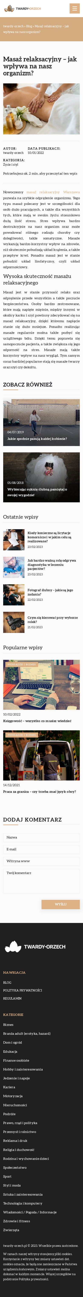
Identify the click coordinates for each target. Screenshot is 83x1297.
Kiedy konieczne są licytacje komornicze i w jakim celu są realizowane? (49, 537)
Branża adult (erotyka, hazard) (26, 1033)
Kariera (9, 1087)
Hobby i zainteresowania (23, 1069)
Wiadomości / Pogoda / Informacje (30, 1212)
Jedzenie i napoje (16, 1078)
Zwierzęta (11, 1230)
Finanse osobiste (16, 1060)
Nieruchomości (15, 1105)
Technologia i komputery (22, 1203)
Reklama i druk (15, 1140)
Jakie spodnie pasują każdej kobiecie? (37, 439)
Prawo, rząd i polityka (20, 1123)
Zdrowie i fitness (16, 1221)
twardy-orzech (13, 153)
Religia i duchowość (18, 1150)
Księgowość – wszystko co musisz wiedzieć (37, 721)
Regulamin (12, 998)
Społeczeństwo (14, 1167)
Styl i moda (12, 1185)
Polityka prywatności (22, 990)
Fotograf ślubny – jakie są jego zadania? (50, 592)
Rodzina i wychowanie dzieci (26, 1158)
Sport (7, 1176)
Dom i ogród (12, 1042)
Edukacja (10, 1051)
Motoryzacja (13, 1096)
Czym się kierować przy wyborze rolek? (53, 620)
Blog (7, 982)
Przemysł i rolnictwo (19, 1132)
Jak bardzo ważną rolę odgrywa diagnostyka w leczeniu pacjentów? (52, 564)
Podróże (9, 1114)
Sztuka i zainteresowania (23, 1194)
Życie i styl (10, 164)
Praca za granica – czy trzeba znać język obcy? (39, 791)
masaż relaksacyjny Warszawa (53, 192)
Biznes (8, 1024)
